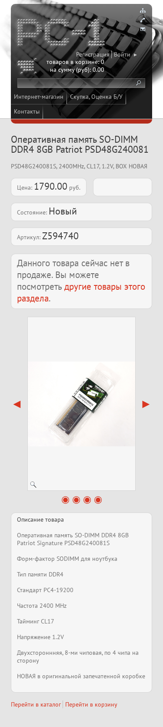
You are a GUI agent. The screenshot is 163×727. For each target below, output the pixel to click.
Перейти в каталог (36, 704)
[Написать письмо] (142, 29)
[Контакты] (142, 20)
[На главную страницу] (62, 34)
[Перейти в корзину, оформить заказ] (28, 67)
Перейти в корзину (91, 704)
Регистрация (93, 54)
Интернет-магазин (38, 97)
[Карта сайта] (142, 10)
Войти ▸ (125, 54)
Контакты (27, 111)
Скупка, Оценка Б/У (96, 97)
